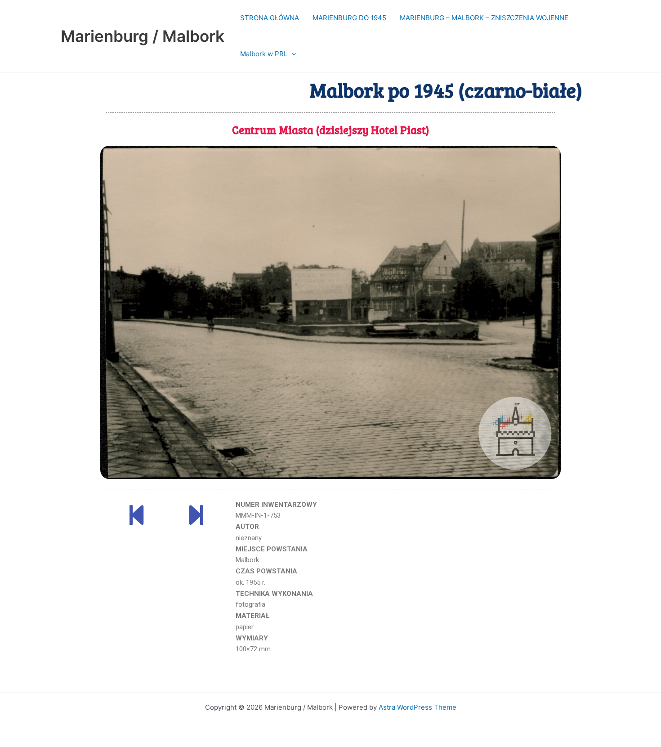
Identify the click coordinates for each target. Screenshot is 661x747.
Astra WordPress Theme (417, 707)
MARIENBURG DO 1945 (349, 17)
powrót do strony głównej (331, 681)
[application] (291, 54)
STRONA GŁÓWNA (269, 17)
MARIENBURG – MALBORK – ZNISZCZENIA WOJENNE (484, 17)
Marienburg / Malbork (142, 36)
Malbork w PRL (263, 53)
